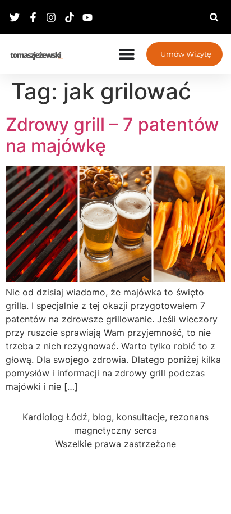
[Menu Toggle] (126, 54)
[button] (214, 17)
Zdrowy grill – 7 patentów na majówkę (112, 135)
